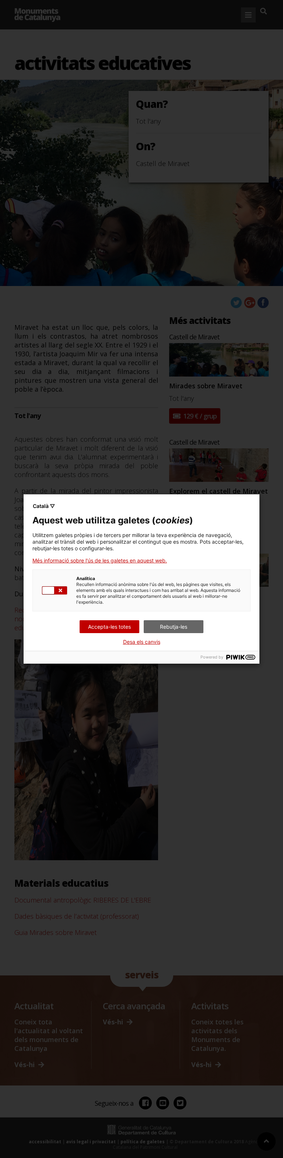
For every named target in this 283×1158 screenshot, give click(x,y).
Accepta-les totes (109, 627)
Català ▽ (44, 506)
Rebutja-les (173, 627)
